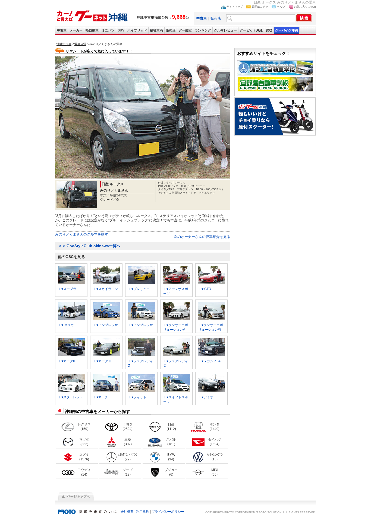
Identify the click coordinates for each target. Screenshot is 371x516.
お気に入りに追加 (305, 6)
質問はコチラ (260, 6)
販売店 (215, 18)
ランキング (203, 30)
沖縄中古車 (63, 44)
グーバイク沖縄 (286, 30)
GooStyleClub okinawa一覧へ (89, 246)
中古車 (62, 30)
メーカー (76, 30)
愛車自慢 (80, 44)
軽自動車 (92, 30)
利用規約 (142, 511)
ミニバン (108, 30)
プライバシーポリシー (168, 511)
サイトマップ (235, 6)
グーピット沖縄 (251, 30)
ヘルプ (281, 6)
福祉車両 (156, 30)
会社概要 (127, 511)
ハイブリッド (137, 30)
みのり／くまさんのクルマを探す (81, 234)
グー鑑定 (185, 30)
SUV (121, 30)
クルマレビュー (225, 30)
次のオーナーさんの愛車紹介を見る (202, 237)
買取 (269, 30)
